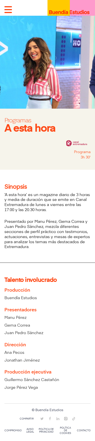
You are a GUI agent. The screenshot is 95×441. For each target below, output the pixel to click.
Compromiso (13, 430)
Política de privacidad (46, 430)
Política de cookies (65, 430)
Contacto (84, 430)
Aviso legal (30, 430)
